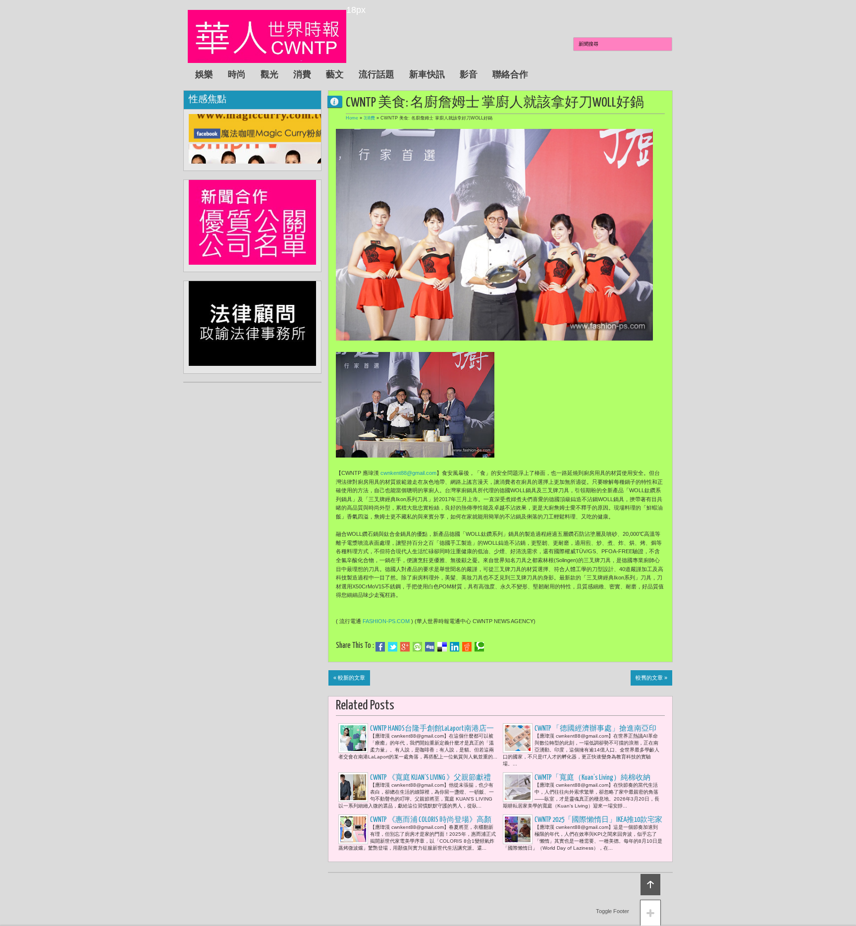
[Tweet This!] (392, 647)
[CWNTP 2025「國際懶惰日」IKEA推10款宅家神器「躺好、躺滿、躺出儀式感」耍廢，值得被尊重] (518, 829)
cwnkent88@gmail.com (408, 473)
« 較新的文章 (349, 678)
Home (352, 118)
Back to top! (650, 884)
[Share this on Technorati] (479, 647)
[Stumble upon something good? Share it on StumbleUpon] (417, 647)
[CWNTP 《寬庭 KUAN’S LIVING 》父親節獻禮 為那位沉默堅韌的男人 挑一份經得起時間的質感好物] (353, 787)
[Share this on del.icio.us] (442, 647)
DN (338, 101)
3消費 (369, 118)
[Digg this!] (429, 647)
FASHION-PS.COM (386, 621)
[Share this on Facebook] (380, 647)
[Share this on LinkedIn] (454, 647)
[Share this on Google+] (405, 647)
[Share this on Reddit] (467, 647)
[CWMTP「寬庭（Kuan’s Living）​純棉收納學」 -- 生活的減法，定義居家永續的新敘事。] (518, 787)
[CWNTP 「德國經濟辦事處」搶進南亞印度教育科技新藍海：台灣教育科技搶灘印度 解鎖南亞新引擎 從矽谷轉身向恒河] (518, 738)
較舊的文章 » (651, 678)
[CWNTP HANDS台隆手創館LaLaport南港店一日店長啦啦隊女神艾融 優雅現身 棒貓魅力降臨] (353, 738)
